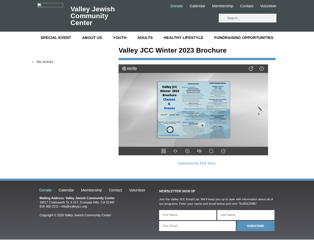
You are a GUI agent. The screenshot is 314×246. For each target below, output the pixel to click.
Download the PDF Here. (197, 163)
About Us (92, 38)
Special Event (56, 38)
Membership (222, 6)
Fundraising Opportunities (243, 38)
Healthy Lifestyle (183, 38)
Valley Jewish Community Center (92, 16)
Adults (145, 38)
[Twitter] (195, 18)
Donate (176, 6)
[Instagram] (208, 18)
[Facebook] (183, 18)
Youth (119, 38)
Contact (246, 6)
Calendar (197, 6)
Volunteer (268, 6)
